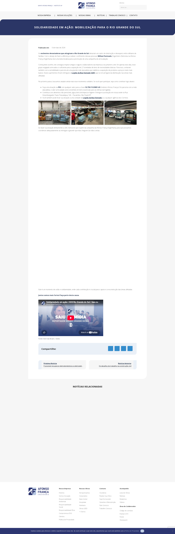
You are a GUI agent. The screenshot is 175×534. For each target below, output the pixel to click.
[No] (172, 531)
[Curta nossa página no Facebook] (34, 5)
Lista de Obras (125, 493)
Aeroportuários (84, 493)
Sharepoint (123, 520)
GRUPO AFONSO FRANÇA (45, 5)
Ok (142, 531)
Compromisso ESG (65, 513)
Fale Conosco (104, 505)
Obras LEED (83, 508)
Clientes (62, 516)
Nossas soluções (64, 15)
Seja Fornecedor (105, 499)
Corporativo (83, 496)
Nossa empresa (44, 15)
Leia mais (31, 452)
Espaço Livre (124, 514)
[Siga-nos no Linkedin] (29, 5)
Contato (133, 15)
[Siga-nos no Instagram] (31, 5)
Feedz (122, 517)
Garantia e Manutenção (107, 502)
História (61, 493)
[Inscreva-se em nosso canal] (36, 5)
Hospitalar (82, 502)
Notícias (101, 15)
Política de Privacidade (66, 520)
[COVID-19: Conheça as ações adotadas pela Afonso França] (47, 415)
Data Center (83, 499)
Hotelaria (82, 505)
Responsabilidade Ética (67, 510)
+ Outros (82, 512)
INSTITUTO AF (58, 5)
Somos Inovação (64, 496)
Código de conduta (126, 511)
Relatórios (123, 499)
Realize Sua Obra (105, 496)
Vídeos (122, 502)
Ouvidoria (102, 493)
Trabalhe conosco (117, 15)
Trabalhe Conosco (105, 508)
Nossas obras (85, 15)
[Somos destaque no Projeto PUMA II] (87, 415)
